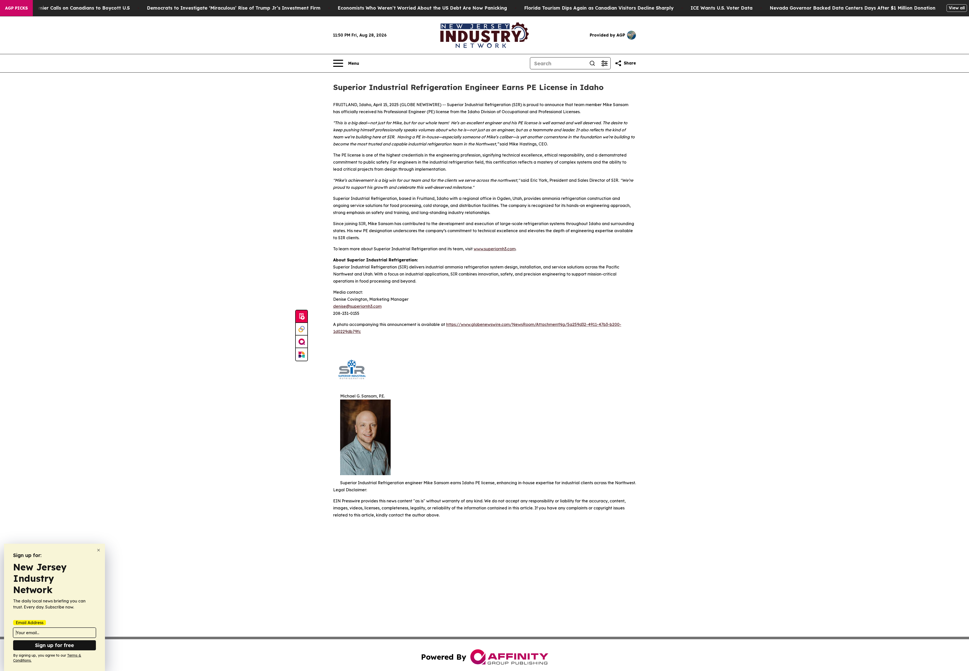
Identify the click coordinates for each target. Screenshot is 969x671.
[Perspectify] (301, 329)
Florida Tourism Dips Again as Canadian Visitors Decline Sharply (599, 8)
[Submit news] (301, 316)
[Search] (592, 63)
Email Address (29, 622)
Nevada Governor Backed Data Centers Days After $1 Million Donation (852, 8)
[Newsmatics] (301, 354)
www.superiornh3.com (495, 248)
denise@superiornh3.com (357, 306)
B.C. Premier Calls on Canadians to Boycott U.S (75, 8)
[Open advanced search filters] (604, 63)
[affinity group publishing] (301, 342)
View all (957, 7)
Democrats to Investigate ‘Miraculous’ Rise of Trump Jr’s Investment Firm (233, 8)
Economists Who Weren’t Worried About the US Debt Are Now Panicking (422, 8)
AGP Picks (16, 8)
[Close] (98, 550)
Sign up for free (54, 645)
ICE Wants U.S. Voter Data (721, 8)
